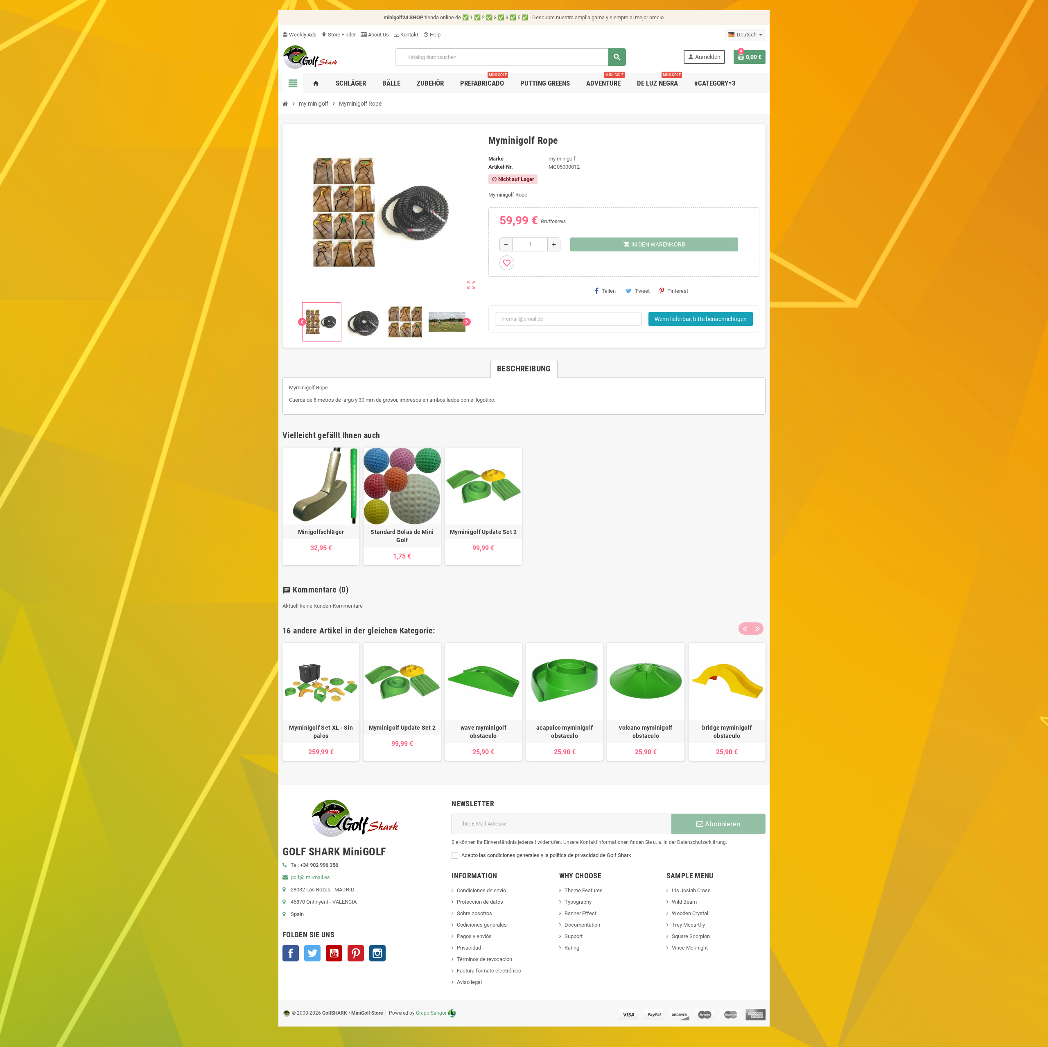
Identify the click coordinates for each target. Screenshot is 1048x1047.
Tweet (642, 291)
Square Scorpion (691, 936)
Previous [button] (745, 628)
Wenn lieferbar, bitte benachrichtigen (701, 319)
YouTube (334, 953)
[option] (320, 701)
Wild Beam (684, 902)
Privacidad (469, 948)
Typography (578, 902)
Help (431, 35)
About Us (378, 35)
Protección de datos (480, 902)
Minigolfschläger (321, 532)
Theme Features (584, 890)
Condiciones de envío (481, 890)
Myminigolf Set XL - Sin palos (320, 731)
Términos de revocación (484, 959)
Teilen (609, 291)
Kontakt (408, 35)
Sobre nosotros (474, 913)
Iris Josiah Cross (691, 890)
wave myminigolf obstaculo (483, 731)
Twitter (312, 953)
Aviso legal (469, 982)
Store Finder (338, 35)
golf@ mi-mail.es (310, 877)
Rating (572, 948)
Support (574, 936)
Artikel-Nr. (500, 167)
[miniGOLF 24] (310, 56)
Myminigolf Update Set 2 (483, 532)
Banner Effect (580, 913)
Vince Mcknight (690, 948)
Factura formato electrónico (489, 971)
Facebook (290, 953)
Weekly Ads (299, 35)
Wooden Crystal (690, 913)
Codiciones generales (482, 925)
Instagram (377, 953)
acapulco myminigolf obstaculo (564, 731)
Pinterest (677, 291)
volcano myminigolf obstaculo (645, 731)
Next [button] (757, 628)
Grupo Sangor (431, 1013)
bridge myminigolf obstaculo (727, 731)
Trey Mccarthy (688, 925)
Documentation (582, 925)
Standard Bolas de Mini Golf (402, 536)
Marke (496, 159)
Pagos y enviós (474, 936)
